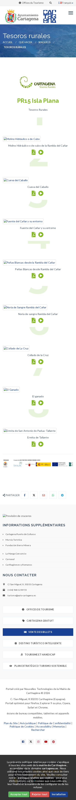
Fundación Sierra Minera (18, 545)
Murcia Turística (14, 539)
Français (66, 2)
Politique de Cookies (22, 726)
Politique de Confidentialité (54, 723)
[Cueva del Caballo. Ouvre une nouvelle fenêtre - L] (16, 179)
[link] (21, 14)
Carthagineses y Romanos (19, 564)
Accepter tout (18, 794)
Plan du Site (11, 723)
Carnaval (10, 559)
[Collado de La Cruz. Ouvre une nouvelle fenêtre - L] (16, 348)
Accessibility (43, 726)
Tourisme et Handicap (40, 654)
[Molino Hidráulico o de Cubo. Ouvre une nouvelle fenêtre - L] (22, 138)
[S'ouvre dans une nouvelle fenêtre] (38, 516)
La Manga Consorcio (16, 553)
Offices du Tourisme (33, 2)
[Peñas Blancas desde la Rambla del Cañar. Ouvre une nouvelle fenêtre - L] (29, 262)
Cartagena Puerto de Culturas (21, 534)
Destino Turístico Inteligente (40, 643)
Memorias (59, 726)
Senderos (44, 42)
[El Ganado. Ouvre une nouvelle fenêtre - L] (11, 389)
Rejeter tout (39, 794)
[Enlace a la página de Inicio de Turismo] (48, 14)
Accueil (8, 42)
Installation (59, 794)
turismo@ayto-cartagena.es (22, 595)
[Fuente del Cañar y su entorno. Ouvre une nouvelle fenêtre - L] (23, 221)
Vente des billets (40, 632)
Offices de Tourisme (40, 609)
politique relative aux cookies (36, 777)
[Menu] (69, 12)
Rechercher (38, 729)
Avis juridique (28, 723)
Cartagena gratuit (40, 620)
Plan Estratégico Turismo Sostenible (40, 666)
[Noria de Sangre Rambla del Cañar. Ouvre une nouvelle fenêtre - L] (25, 307)
